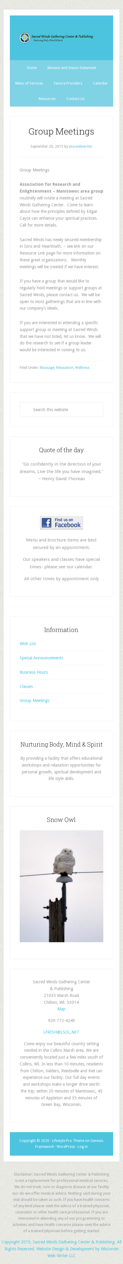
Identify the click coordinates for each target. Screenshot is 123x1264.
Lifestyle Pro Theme (68, 1141)
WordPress (66, 1147)
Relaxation (64, 368)
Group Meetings (34, 700)
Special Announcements (41, 658)
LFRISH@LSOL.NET (61, 1032)
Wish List (28, 643)
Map (61, 1008)
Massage (47, 368)
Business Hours (34, 672)
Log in (83, 1147)
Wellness (82, 368)
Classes (26, 686)
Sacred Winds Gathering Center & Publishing (61, 37)
